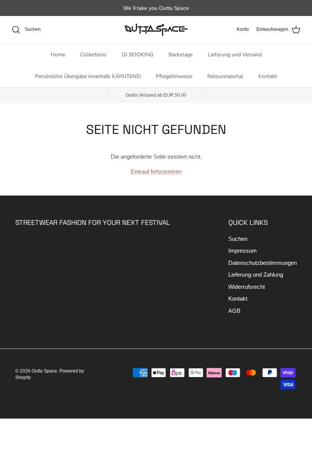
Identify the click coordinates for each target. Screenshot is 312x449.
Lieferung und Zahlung (255, 274)
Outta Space (44, 371)
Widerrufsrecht (246, 286)
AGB (234, 310)
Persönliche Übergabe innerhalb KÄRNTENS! (88, 76)
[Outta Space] (156, 30)
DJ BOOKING (137, 54)
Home (58, 54)
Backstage (181, 54)
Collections (93, 54)
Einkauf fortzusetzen (156, 171)
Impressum (242, 250)
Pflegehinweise (174, 76)
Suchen (237, 239)
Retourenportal (225, 76)
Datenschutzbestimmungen (262, 263)
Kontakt (267, 76)
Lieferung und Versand (235, 54)
